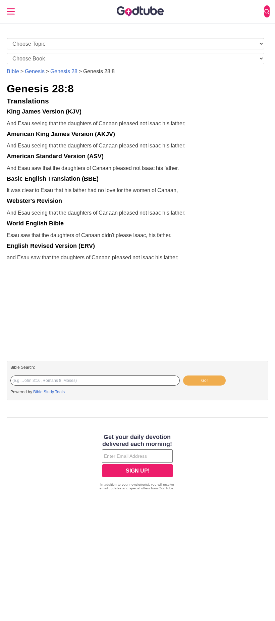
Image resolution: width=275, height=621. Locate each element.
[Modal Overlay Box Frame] (137, 462)
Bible (13, 71)
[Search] (267, 11)
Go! (204, 380)
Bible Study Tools (49, 392)
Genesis (35, 71)
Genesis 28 (63, 71)
